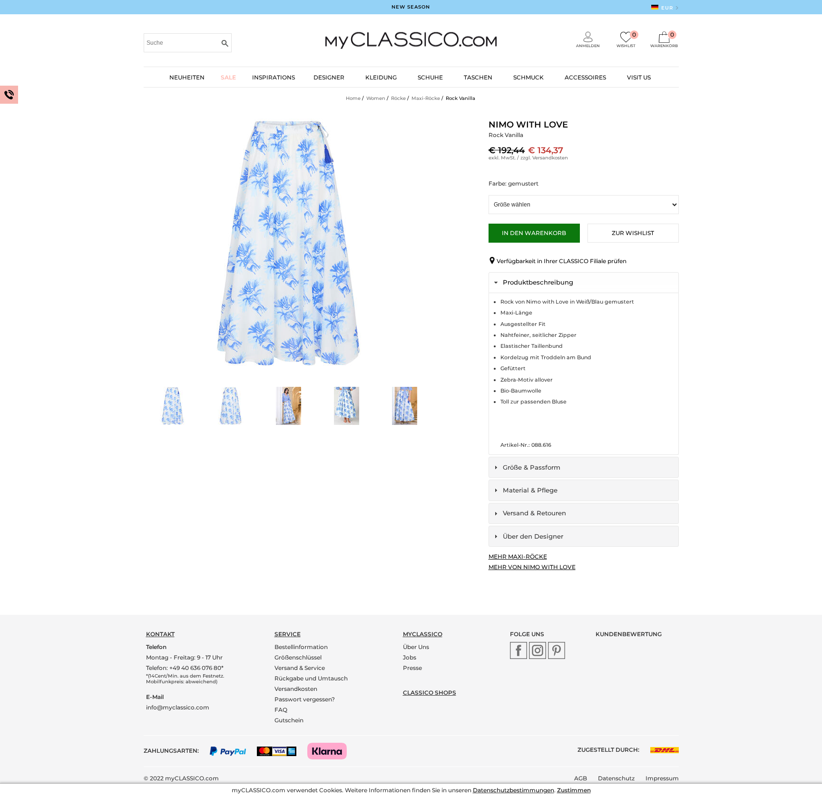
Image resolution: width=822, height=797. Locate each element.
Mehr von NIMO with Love (532, 567)
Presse (412, 667)
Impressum (662, 778)
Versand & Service (299, 667)
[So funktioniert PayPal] (233, 750)
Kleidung (381, 77)
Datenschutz (616, 778)
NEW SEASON (410, 7)
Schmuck (528, 77)
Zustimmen (574, 790)
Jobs (409, 657)
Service (287, 634)
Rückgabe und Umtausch (311, 678)
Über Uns (416, 646)
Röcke (398, 98)
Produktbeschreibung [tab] (538, 282)
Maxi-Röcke (425, 98)
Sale (228, 77)
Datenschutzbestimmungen (513, 790)
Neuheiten (187, 77)
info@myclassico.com (177, 707)
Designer (328, 77)
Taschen (478, 77)
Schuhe (430, 77)
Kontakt (160, 634)
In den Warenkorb (534, 232)
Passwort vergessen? (304, 699)
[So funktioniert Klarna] (331, 750)
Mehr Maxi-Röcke (518, 556)
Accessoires (585, 77)
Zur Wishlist (633, 232)
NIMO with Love (528, 124)
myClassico (422, 634)
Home (353, 98)
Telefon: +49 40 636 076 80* (185, 667)
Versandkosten (550, 158)
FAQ (280, 709)
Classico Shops (429, 692)
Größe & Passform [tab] (531, 467)
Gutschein (288, 720)
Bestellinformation (301, 646)
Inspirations (273, 77)
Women (375, 98)
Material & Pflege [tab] (530, 490)
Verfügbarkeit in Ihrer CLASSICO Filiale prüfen (561, 261)
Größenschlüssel (298, 657)
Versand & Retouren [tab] (534, 513)
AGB (580, 778)
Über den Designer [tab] (533, 536)
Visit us (639, 77)
